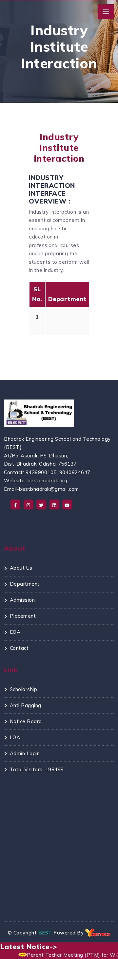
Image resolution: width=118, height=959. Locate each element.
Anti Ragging (25, 705)
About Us (21, 568)
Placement (23, 616)
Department (25, 584)
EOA (15, 632)
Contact (19, 648)
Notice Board (26, 721)
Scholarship (23, 689)
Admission (22, 600)
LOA (15, 737)
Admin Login (25, 753)
